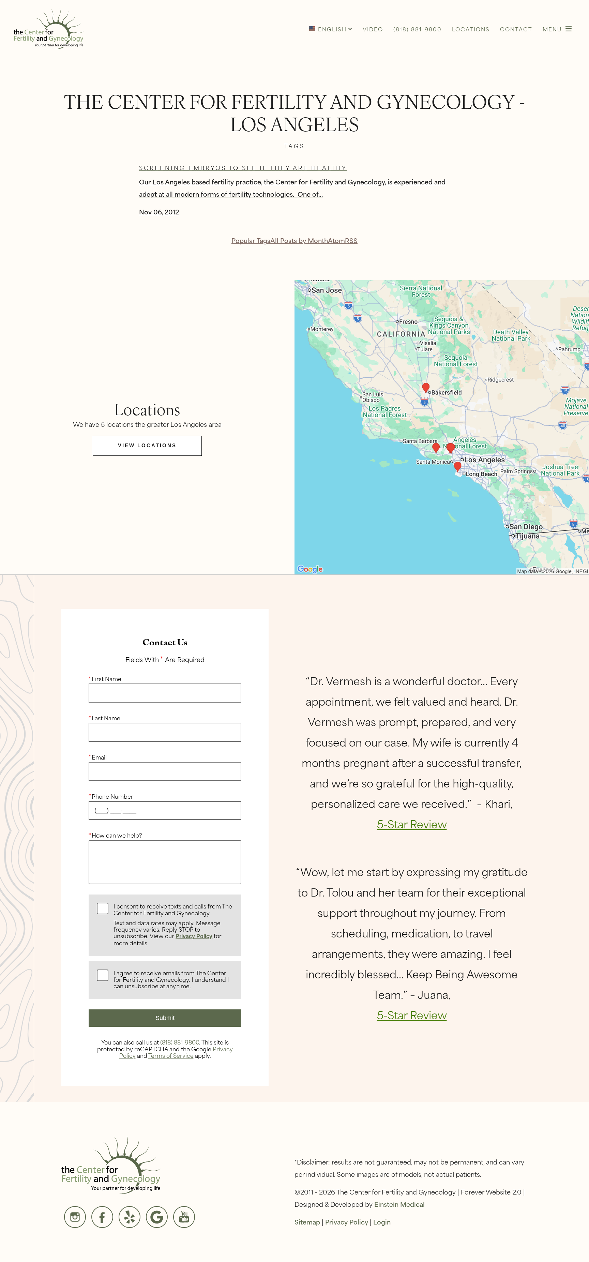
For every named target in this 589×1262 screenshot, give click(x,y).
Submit (165, 1018)
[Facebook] (102, 1217)
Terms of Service (171, 1055)
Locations (471, 29)
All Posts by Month (299, 240)
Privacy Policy (194, 936)
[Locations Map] (441, 426)
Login (382, 1222)
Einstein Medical (399, 1204)
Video (373, 29)
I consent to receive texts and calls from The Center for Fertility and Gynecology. (173, 925)
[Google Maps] (157, 1217)
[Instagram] (75, 1217)
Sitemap (307, 1222)
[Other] (129, 1217)
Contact (516, 29)
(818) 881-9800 (179, 1041)
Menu (552, 29)
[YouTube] (184, 1217)
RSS (351, 240)
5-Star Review (412, 823)
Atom (336, 240)
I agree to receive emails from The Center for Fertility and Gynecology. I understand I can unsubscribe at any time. (171, 980)
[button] (330, 29)
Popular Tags (250, 240)
